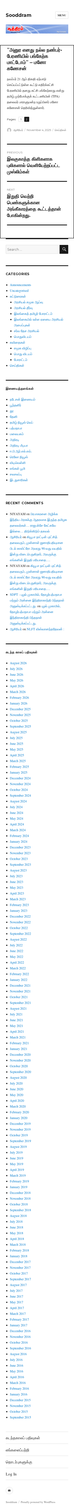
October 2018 (19, 1204)
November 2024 (20, 784)
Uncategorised (19, 290)
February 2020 (19, 1112)
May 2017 (16, 1302)
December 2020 (20, 1054)
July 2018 (16, 1221)
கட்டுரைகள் (18, 296)
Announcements (20, 285)
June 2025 (16, 743)
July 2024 (16, 807)
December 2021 (20, 985)
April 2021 (17, 1031)
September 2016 (20, 1348)
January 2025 (18, 772)
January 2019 (18, 1187)
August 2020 (18, 1077)
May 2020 (16, 1095)
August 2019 (18, 1146)
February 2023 (19, 905)
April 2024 (17, 824)
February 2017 (19, 1319)
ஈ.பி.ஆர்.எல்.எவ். (21, 451)
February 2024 (19, 835)
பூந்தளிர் (15, 405)
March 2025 (18, 761)
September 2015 (20, 1417)
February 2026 (19, 697)
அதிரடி (14, 439)
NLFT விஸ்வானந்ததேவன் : (45, 629)
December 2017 (20, 1262)
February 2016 (19, 1388)
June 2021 (16, 1020)
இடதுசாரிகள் (19, 480)
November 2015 (20, 1405)
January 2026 (18, 703)
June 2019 (16, 1158)
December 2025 (20, 709)
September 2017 (20, 1279)
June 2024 (16, 812)
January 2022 (18, 979)
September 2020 (20, 1072)
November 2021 (20, 991)
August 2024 (18, 801)
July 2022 (16, 945)
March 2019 (18, 1175)
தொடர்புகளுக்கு (19, 1461)
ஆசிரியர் (18, 130)
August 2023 (18, 870)
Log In (11, 1473)
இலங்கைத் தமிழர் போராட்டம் (33, 313)
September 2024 (20, 795)
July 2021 (16, 1014)
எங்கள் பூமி (17, 468)
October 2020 (19, 1066)
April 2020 (17, 1100)
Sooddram (18, 15)
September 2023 (20, 864)
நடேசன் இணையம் (22, 399)
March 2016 (18, 1382)
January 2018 (18, 1256)
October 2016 (19, 1342)
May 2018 (16, 1233)
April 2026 (17, 686)
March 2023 (18, 899)
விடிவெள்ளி (18, 462)
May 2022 (16, 956)
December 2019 (20, 1123)
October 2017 (19, 1273)
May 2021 (16, 1025)
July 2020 (16, 1083)
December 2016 (20, 1331)
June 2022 (16, 951)
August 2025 (18, 732)
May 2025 (16, 749)
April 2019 (17, 1169)
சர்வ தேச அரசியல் (26, 331)
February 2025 (19, 766)
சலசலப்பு (16, 474)
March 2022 (18, 968)
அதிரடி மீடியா (19, 445)
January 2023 (18, 910)
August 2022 (18, 939)
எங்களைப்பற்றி (17, 1449)
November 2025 (20, 715)
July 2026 (16, 668)
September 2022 (20, 933)
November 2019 (20, 1129)
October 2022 (19, 928)
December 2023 (20, 847)
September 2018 (20, 1210)
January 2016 (18, 1394)
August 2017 (18, 1285)
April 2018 (17, 1239)
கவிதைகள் (17, 342)
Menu (62, 15)
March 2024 (18, 830)
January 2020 (18, 1118)
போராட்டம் (20, 359)
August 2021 (18, 1008)
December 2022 (20, 916)
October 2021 (19, 997)
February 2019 (19, 1181)
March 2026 (18, 692)
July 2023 (16, 876)
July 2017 (16, 1290)
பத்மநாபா (16, 428)
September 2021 (20, 1002)
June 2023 (16, 882)
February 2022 (19, 974)
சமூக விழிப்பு (22, 348)
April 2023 (17, 893)
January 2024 (18, 841)
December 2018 (20, 1192)
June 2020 (16, 1089)
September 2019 (20, 1141)
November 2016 (20, 1336)
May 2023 (16, 887)
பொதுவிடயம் (22, 336)
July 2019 (16, 1152)
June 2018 (16, 1227)
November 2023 (20, 853)
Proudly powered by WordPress (38, 1502)
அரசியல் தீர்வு (23, 308)
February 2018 (19, 1250)
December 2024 (20, 778)
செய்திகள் (60, 130)
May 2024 (16, 818)
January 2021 (18, 1048)
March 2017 (18, 1313)
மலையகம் (17, 434)
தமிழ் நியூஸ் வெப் (21, 422)
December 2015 (20, 1400)
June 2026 (16, 674)
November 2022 (20, 922)
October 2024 (19, 789)
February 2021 (19, 1043)
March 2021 (18, 1037)
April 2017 (17, 1308)
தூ (12, 411)
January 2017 (18, 1325)
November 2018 (20, 1198)
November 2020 (20, 1060)
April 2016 (17, 1377)
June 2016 (16, 1365)
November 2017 (20, 1267)
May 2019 (16, 1164)
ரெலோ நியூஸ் (19, 457)
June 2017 (16, 1296)
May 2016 (16, 1371)
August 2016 (18, 1354)
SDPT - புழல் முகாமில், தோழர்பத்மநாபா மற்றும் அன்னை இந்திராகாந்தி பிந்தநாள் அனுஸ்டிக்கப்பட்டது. (37, 600)
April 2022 (17, 962)
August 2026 (18, 663)
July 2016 (16, 1359)
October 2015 (19, 1411)
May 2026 (16, 680)
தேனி (13, 416)
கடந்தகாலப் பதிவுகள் (23, 1437)
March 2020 (18, 1106)
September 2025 (20, 726)
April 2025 (17, 755)
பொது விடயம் (23, 354)
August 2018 (18, 1215)
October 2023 (19, 858)
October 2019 (19, 1135)
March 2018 (18, 1244)
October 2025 (19, 720)
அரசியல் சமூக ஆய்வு (28, 302)
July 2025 (16, 738)
